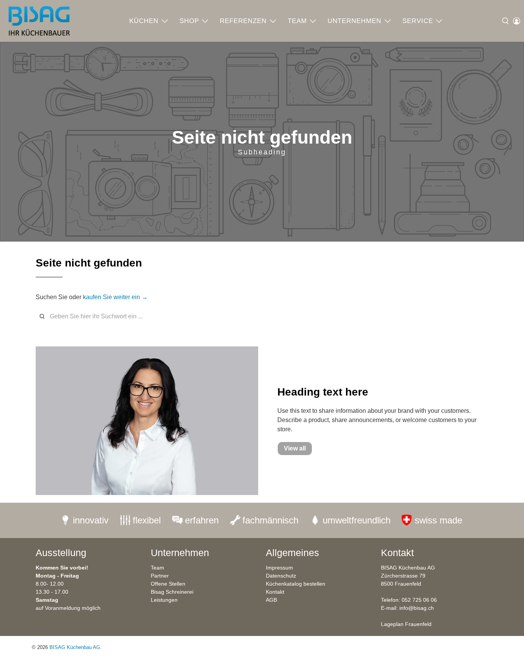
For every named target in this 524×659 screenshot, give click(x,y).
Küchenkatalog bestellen (295, 584)
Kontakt (275, 592)
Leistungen (164, 600)
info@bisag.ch (416, 608)
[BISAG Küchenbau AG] (39, 21)
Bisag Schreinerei (172, 592)
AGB (271, 600)
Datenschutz (281, 576)
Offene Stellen (168, 584)
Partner (160, 576)
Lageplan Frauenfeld (406, 624)
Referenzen (243, 21)
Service (417, 21)
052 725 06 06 (419, 600)
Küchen (143, 21)
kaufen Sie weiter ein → (115, 297)
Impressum (279, 568)
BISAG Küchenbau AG (74, 647)
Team (297, 21)
